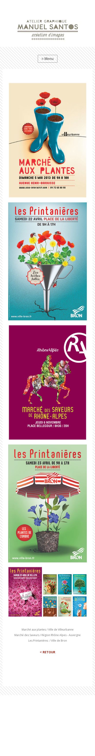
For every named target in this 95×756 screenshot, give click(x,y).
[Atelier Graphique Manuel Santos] (47, 23)
